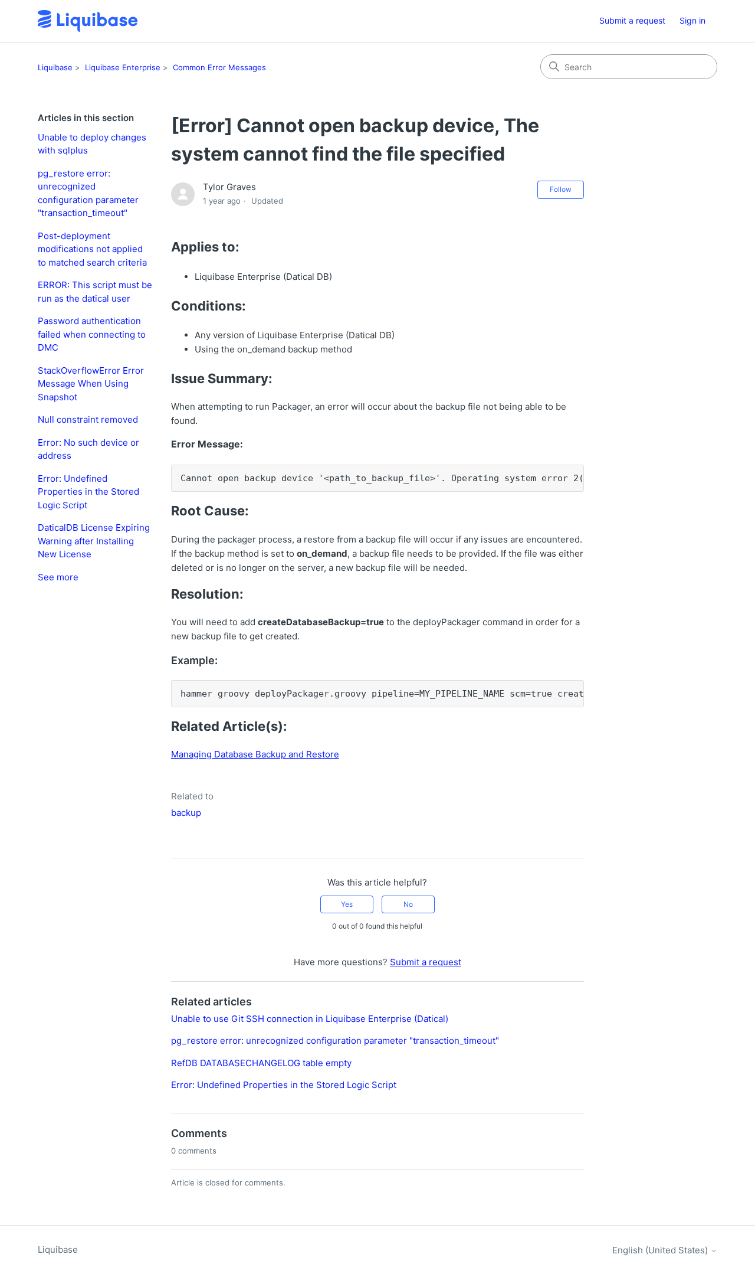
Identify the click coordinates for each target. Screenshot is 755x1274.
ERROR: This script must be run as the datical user (95, 291)
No (408, 904)
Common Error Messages (219, 67)
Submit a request (632, 20)
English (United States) (661, 1250)
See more (58, 577)
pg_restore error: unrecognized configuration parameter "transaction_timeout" (88, 193)
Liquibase (55, 67)
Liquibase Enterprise (122, 67)
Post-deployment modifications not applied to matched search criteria (92, 249)
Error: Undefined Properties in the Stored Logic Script (88, 492)
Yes (347, 904)
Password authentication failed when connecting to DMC (92, 334)
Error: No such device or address (88, 449)
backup (186, 812)
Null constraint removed (88, 419)
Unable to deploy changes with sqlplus (92, 144)
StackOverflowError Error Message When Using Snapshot (91, 384)
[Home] (87, 21)
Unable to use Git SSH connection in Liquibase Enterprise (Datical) (309, 1018)
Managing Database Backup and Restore (255, 754)
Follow (561, 189)
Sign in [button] (692, 20)
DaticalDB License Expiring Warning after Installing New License (94, 541)
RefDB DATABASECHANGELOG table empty (261, 1063)
